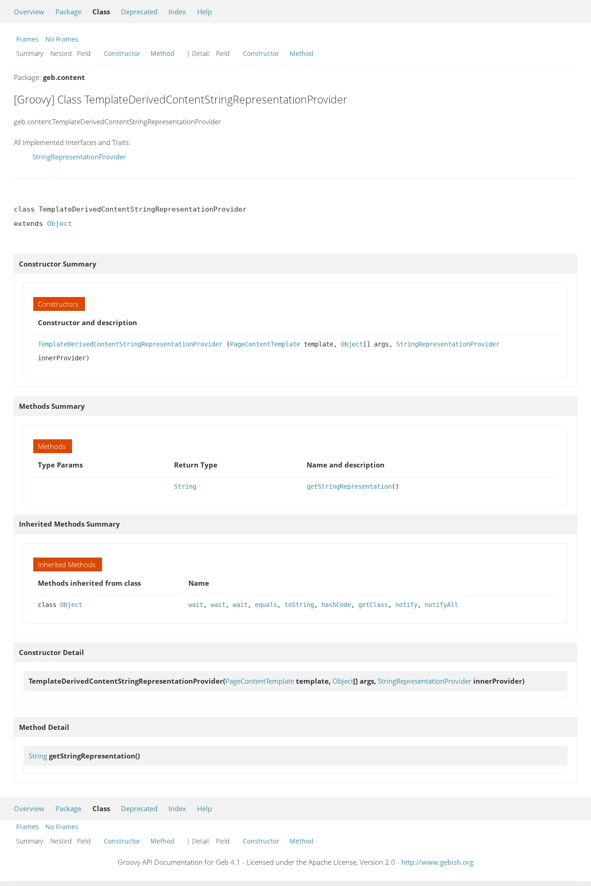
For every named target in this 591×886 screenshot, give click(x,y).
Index (177, 11)
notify (406, 604)
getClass (373, 604)
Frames (27, 39)
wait (195, 604)
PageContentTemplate (265, 344)
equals (266, 604)
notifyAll (441, 604)
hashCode (336, 604)
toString (299, 604)
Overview (29, 11)
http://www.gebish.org (437, 862)
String (185, 486)
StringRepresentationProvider (79, 156)
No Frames (61, 39)
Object (59, 223)
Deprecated (139, 11)
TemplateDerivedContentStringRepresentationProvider (130, 344)
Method (163, 53)
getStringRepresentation (349, 486)
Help (204, 11)
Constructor (122, 53)
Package (68, 11)
